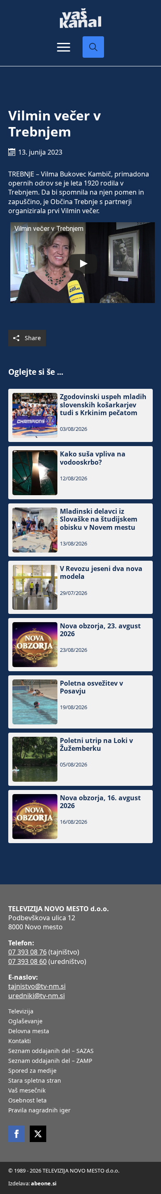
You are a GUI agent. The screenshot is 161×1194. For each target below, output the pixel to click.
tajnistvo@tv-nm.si (37, 986)
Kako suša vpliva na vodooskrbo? (92, 458)
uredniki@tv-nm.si (36, 995)
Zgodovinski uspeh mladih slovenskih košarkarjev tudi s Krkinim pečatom (103, 405)
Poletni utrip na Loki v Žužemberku (96, 744)
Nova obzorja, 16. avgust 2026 (100, 802)
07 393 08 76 (27, 952)
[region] (80, 1129)
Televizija (20, 1011)
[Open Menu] (63, 47)
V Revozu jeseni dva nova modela (101, 573)
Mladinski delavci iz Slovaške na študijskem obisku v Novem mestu (98, 519)
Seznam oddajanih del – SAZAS (51, 1051)
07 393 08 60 (27, 961)
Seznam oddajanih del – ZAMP (50, 1061)
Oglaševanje (25, 1021)
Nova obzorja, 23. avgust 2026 (100, 630)
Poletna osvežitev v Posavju (91, 687)
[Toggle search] (93, 47)
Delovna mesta (28, 1031)
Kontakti (19, 1041)
